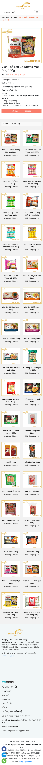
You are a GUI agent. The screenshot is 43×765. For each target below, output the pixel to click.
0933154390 (13, 727)
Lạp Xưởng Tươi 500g (10, 520)
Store (12, 656)
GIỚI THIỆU (6, 695)
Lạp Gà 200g (11, 462)
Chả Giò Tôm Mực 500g (32, 339)
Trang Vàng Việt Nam (25, 761)
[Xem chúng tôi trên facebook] (3, 749)
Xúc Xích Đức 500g (32, 462)
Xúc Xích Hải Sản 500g (11, 491)
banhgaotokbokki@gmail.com (17, 731)
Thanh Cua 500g (32, 552)
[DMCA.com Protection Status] (8, 682)
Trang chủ (5, 17)
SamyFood (6, 656)
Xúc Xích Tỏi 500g (32, 491)
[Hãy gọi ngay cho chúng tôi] (3, 761)
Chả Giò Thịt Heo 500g (11, 339)
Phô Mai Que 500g (11, 552)
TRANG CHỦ (9, 12)
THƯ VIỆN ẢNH (7, 703)
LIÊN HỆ (5, 707)
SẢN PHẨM (6, 699)
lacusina (14, 17)
